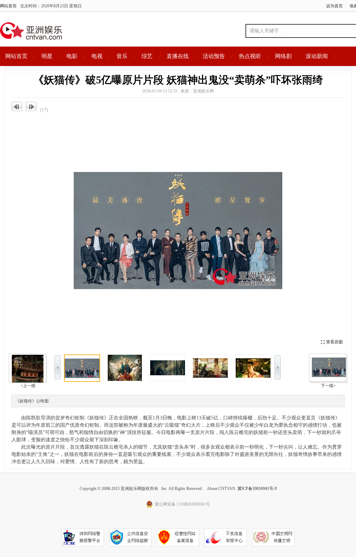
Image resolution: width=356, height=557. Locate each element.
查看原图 (334, 341)
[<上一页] (94, 230)
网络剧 (283, 56)
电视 (97, 56)
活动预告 (214, 56)
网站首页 (8, 5)
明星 (46, 56)
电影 (72, 56)
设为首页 (334, 5)
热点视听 (250, 56)
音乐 (122, 56)
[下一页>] (261, 230)
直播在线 (178, 56)
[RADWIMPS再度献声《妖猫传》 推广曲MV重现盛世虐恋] (329, 367)
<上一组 (28, 385)
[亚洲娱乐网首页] (31, 31)
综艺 (147, 56)
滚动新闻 (317, 56)
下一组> (328, 385)
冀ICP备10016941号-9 (257, 488)
